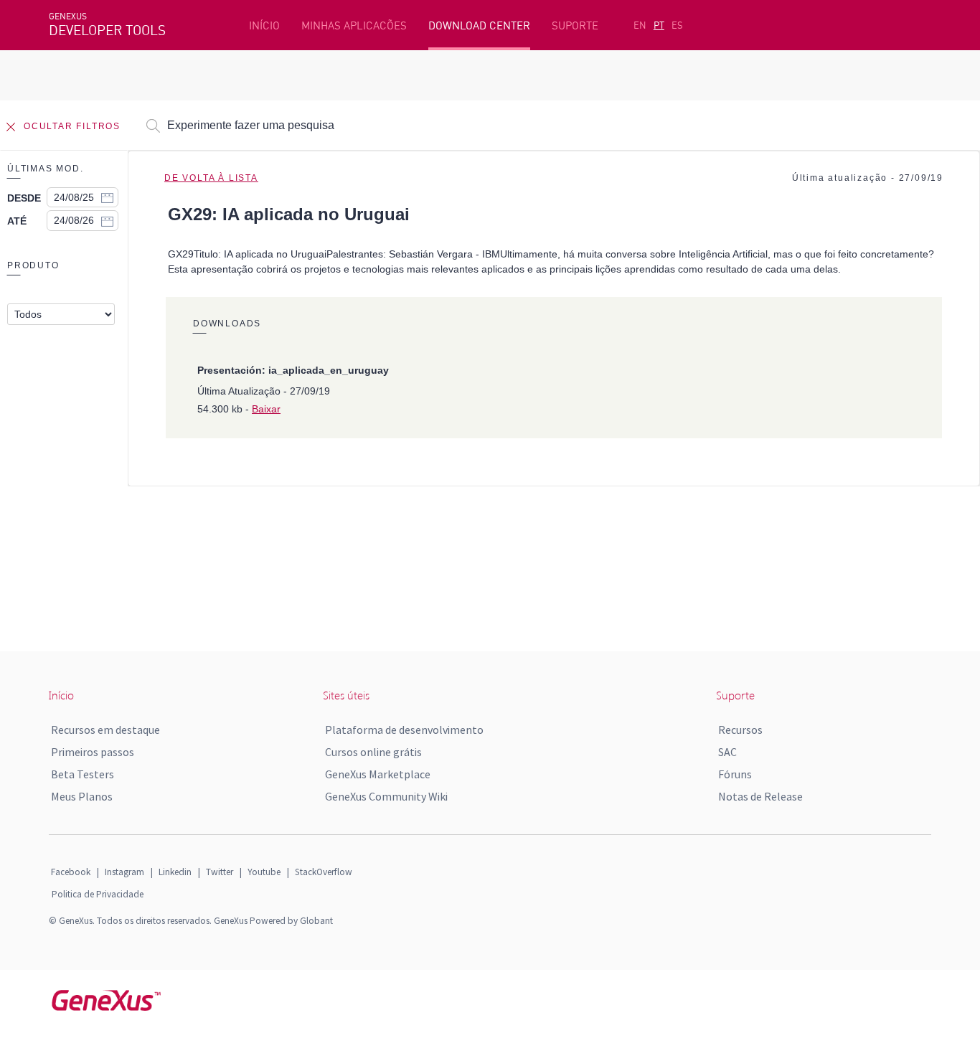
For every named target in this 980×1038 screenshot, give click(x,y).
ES (677, 25)
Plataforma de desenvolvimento (404, 729)
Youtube (264, 872)
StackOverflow (323, 872)
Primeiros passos (92, 752)
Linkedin (175, 872)
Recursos (740, 729)
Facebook (70, 872)
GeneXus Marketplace (377, 774)
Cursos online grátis (373, 752)
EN (639, 25)
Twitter (219, 872)
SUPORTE (575, 25)
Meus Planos (82, 796)
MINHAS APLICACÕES (354, 25)
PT (659, 25)
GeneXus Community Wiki (386, 796)
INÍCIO (264, 25)
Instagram (124, 872)
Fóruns (735, 774)
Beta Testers (82, 774)
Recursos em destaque (105, 729)
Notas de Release (760, 796)
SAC (727, 752)
